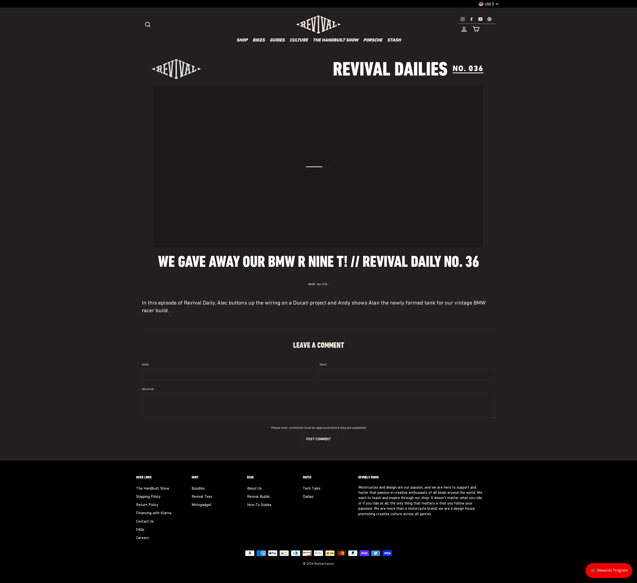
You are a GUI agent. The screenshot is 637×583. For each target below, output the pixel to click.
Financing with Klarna (153, 513)
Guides (277, 40)
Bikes (259, 40)
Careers (142, 538)
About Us (254, 489)
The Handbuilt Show (335, 40)
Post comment (318, 439)
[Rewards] (608, 570)
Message (148, 389)
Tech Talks (311, 489)
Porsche (372, 40)
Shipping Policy (148, 497)
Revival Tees (202, 497)
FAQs (140, 530)
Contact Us (145, 522)
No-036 (322, 284)
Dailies (308, 497)
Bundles (198, 489)
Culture (299, 40)
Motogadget (202, 505)
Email (323, 364)
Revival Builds (258, 497)
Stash (394, 40)
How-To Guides (259, 505)
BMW (311, 284)
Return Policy (147, 505)
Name (145, 364)
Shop (242, 40)
